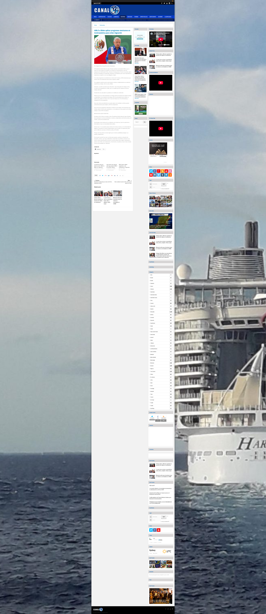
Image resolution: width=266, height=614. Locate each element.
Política (151, 374)
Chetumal (152, 289)
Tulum (151, 394)
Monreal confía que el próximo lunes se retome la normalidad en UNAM (164, 66)
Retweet (155, 542)
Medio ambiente (153, 357)
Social (151, 385)
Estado (151, 326)
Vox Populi (152, 400)
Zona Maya (152, 408)
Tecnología (152, 388)
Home (95, 25)
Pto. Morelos (152, 377)
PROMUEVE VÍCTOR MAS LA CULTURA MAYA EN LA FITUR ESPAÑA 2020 (160, 502)
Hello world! (152, 485)
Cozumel (151, 303)
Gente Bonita (153, 16)
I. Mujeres (152, 343)
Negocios (129, 16)
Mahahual (152, 354)
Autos (151, 275)
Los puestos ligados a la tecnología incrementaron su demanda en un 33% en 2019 (160, 489)
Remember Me (163, 186)
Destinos (151, 314)
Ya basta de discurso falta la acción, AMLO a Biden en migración (99, 166)
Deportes (151, 309)
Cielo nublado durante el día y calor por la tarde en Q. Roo (123, 182)
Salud (151, 383)
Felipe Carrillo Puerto (154, 331)
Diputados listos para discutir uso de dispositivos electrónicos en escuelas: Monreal (140, 60)
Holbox (151, 340)
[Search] (145, 122)
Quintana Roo (102, 16)
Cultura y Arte (152, 306)
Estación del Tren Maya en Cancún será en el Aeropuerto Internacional (160, 226)
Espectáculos (143, 16)
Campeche (116, 16)
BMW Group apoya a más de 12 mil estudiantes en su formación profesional (140, 96)
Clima (151, 300)
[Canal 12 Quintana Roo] (107, 9)
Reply (151, 542)
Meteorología (152, 360)
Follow (161, 539)
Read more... (137, 63)
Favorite (159, 542)
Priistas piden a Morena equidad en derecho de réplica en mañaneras (98, 200)
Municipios (152, 363)
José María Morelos (153, 348)
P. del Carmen (152, 371)
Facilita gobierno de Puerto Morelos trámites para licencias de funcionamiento (160, 498)
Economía (152, 317)
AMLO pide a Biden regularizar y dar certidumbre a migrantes (124, 166)
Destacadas (102, 25)
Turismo (136, 16)
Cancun (151, 286)
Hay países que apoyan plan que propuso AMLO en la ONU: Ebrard (112, 166)
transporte (152, 391)
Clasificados (168, 16)
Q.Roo (151, 380)
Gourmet (160, 16)
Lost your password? (165, 188)
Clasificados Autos (153, 294)
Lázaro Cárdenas (153, 351)
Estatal (151, 329)
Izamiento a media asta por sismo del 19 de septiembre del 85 (103, 182)
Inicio (95, 16)
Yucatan (110, 16)
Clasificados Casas (153, 297)
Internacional (152, 346)
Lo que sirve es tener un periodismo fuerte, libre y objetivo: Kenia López (108, 201)
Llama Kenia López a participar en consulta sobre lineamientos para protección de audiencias (140, 78)
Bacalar (151, 277)
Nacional (123, 16)
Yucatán (151, 402)
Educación (152, 320)
